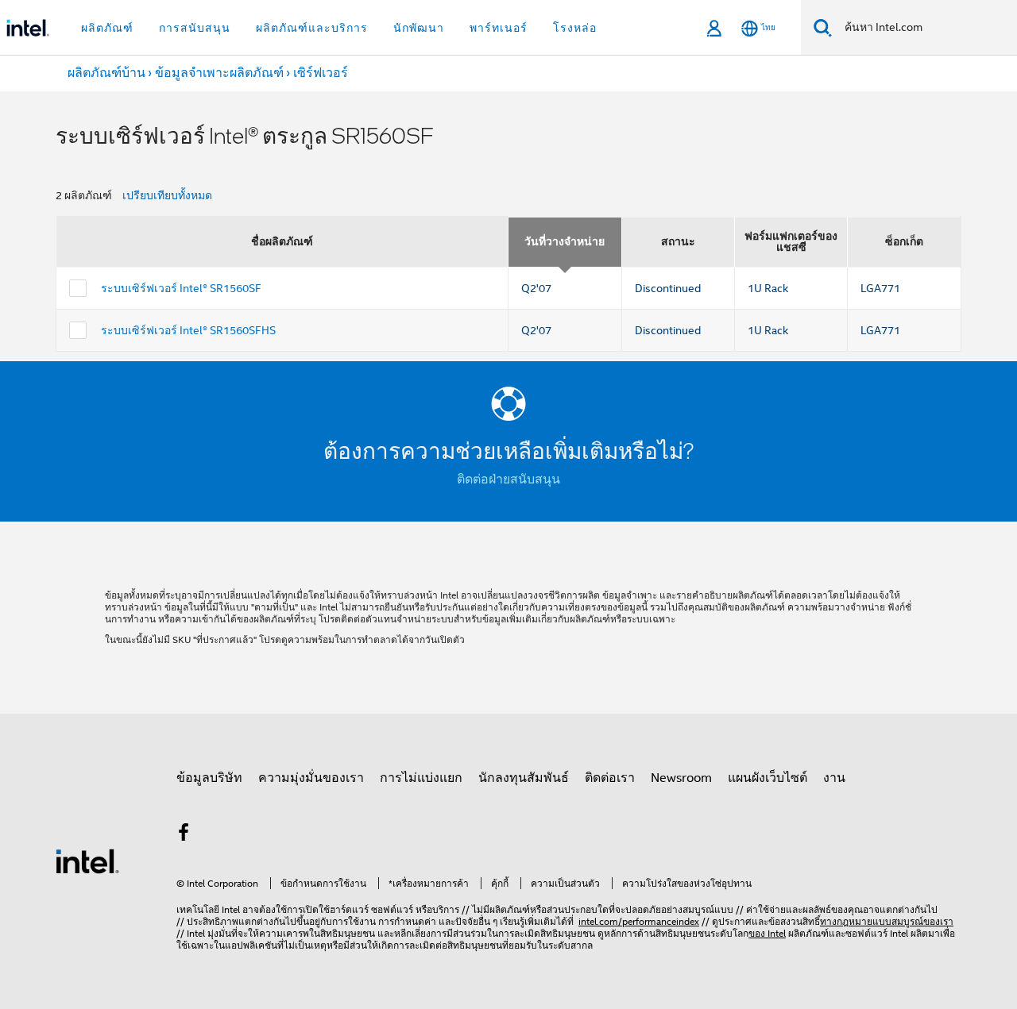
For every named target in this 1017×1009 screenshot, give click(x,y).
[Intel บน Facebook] (183, 835)
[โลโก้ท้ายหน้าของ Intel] (87, 860)
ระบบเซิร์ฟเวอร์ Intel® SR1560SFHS (188, 330)
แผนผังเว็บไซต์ (767, 778)
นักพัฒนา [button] (418, 28)
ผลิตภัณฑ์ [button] (107, 28)
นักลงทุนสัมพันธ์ (523, 778)
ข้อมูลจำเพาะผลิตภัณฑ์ (219, 73)
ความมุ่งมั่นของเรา (311, 778)
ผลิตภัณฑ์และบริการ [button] (312, 28)
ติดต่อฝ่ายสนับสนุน (508, 479)
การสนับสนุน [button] (194, 28)
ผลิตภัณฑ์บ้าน (106, 73)
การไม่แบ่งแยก (421, 778)
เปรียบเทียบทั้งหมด (167, 195)
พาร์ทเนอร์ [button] (499, 28)
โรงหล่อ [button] (575, 28)
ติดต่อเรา (610, 778)
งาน (834, 778)
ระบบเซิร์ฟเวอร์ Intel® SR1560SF (181, 288)
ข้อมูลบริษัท (209, 778)
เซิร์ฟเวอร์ (320, 73)
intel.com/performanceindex (638, 921)
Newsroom (681, 778)
